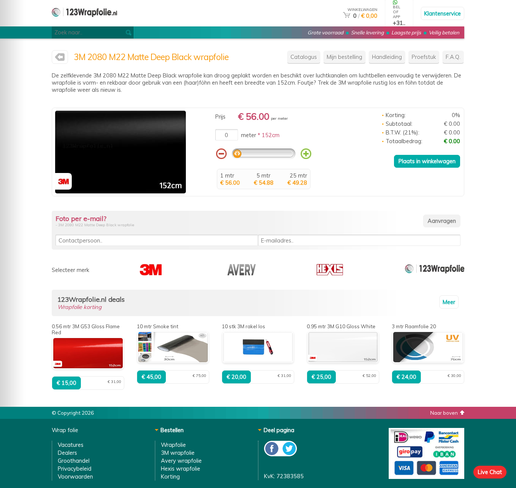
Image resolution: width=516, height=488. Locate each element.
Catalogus (303, 56)
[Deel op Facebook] (272, 454)
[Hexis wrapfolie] (330, 273)
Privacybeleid (74, 468)
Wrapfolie (173, 444)
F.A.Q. (453, 56)
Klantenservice (442, 13)
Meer (449, 302)
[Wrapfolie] (434, 273)
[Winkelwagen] (346, 15)
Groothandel (74, 460)
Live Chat (490, 472)
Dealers (67, 452)
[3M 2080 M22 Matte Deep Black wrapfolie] (120, 191)
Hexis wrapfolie (180, 468)
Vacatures (70, 444)
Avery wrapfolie (181, 460)
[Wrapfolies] (84, 23)
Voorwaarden (75, 476)
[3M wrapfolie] (60, 58)
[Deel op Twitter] (288, 454)
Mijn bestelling (344, 56)
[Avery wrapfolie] (241, 273)
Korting (170, 476)
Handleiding (387, 56)
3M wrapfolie (178, 452)
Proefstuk (424, 56)
